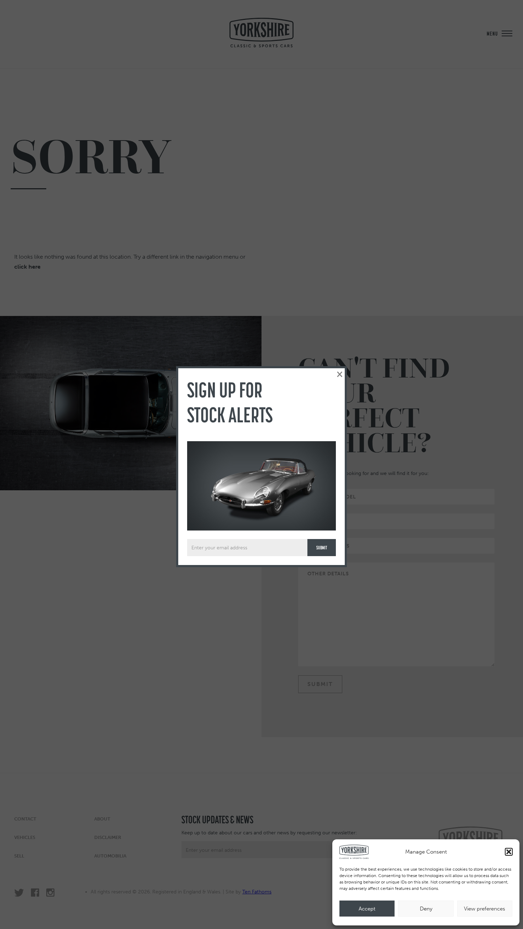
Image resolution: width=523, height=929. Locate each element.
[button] (508, 851)
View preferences (484, 909)
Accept (367, 909)
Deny (426, 909)
